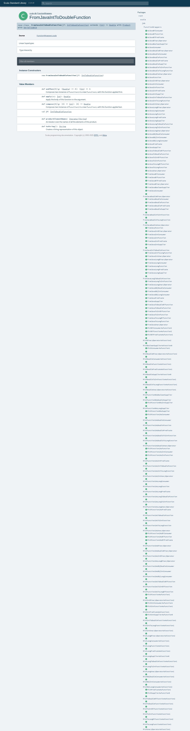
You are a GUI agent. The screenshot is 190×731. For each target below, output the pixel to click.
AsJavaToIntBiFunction (157, 157)
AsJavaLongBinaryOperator (159, 107)
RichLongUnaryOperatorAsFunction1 (158, 672)
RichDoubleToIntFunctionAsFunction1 (159, 379)
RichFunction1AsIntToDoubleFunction (159, 466)
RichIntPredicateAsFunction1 (156, 612)
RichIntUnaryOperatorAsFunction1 (158, 631)
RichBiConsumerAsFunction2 (159, 328)
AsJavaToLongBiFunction (158, 164)
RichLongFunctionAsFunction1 (156, 646)
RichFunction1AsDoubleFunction (157, 425)
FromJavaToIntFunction (157, 315)
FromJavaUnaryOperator (157, 325)
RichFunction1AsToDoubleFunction (158, 515)
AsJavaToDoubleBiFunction (159, 151)
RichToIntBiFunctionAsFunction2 (157, 709)
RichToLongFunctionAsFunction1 (157, 724)
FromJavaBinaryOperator (158, 184)
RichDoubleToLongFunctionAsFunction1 (160, 385)
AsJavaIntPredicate (156, 91)
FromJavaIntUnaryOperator (159, 256)
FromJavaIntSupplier (156, 245)
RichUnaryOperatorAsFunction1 (156, 729)
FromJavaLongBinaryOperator (160, 260)
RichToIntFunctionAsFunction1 (156, 714)
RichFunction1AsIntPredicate (156, 461)
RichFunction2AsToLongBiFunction (158, 592)
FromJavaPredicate (155, 298)
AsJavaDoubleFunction (157, 57)
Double (112, 25)
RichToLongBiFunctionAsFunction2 (158, 719)
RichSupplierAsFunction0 (158, 693)
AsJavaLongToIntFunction (158, 127)
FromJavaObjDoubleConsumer (159, 288)
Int (102, 25)
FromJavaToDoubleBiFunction (160, 305)
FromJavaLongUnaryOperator (159, 285)
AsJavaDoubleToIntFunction (159, 67)
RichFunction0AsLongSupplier (156, 408)
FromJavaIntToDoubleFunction (156, 250)
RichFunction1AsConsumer (158, 414)
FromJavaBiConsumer (156, 174)
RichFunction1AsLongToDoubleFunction (160, 497)
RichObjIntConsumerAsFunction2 (157, 682)
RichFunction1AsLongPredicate (156, 492)
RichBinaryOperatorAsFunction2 (157, 340)
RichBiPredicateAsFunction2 (160, 335)
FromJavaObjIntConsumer (158, 291)
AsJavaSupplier (154, 147)
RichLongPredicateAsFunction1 (156, 651)
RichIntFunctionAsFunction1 (160, 606)
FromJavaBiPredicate (156, 181)
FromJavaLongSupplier (157, 273)
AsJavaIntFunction (155, 87)
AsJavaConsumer (154, 47)
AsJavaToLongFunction (157, 167)
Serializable (30, 27)
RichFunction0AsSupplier (158, 411)
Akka (105, 135)
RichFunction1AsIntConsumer (160, 452)
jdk (35, 13)
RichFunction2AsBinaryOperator (157, 546)
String (82, 119)
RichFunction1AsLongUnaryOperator (158, 507)
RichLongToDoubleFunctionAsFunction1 (160, 661)
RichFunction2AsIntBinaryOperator (158, 556)
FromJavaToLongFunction (158, 321)
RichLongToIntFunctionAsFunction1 (158, 667)
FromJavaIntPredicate (157, 241)
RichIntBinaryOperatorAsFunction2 (158, 600)
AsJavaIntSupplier (155, 94)
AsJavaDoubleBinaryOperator (160, 51)
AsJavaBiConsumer (155, 31)
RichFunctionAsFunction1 (158, 595)
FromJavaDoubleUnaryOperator (156, 225)
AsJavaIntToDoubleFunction (159, 97)
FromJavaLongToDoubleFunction (156, 279)
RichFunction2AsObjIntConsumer (157, 571)
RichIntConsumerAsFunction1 (160, 603)
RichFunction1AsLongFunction (156, 486)
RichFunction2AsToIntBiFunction (157, 587)
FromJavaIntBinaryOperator (159, 231)
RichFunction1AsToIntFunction (156, 520)
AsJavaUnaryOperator (156, 171)
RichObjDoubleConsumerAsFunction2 (158, 677)
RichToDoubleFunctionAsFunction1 (158, 704)
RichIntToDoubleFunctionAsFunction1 (159, 620)
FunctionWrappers (44, 13)
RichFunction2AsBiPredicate (160, 540)
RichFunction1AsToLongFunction (157, 525)
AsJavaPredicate (154, 144)
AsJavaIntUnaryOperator (158, 104)
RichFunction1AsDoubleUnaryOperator (159, 446)
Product (126, 25)
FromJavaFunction (155, 228)
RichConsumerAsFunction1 (158, 348)
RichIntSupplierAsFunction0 (160, 615)
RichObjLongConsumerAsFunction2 (157, 687)
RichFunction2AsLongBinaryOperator (159, 561)
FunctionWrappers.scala (47, 35)
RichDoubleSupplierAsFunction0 (157, 374)
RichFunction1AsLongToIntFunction (158, 502)
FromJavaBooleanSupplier (158, 187)
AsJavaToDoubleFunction (158, 154)
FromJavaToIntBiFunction (158, 311)
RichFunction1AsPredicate (159, 510)
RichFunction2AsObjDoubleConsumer (158, 566)
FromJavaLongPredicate (157, 270)
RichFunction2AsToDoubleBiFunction (159, 582)
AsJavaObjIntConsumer (157, 137)
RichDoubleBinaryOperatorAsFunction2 (160, 354)
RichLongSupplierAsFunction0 (156, 656)
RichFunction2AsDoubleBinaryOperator (160, 551)
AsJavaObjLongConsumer (157, 141)
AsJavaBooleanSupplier (157, 44)
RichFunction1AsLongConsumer (156, 481)
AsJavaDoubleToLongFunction (160, 71)
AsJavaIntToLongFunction (158, 101)
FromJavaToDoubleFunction (159, 308)
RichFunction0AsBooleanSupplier (157, 395)
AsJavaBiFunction (155, 34)
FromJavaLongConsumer (157, 263)
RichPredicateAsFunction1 (159, 690)
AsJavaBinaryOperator (157, 41)
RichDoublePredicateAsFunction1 (157, 369)
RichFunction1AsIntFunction (160, 455)
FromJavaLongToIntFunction (159, 281)
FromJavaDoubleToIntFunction (156, 215)
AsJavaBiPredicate (155, 37)
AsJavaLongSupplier (156, 121)
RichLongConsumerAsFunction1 (156, 641)
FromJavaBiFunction (156, 177)
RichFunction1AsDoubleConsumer (157, 420)
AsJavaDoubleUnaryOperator (159, 74)
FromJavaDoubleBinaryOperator (156, 196)
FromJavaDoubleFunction (158, 202)
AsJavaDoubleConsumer (157, 54)
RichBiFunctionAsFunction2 (159, 331)
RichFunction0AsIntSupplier (160, 403)
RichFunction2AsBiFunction (159, 537)
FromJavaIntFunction (156, 238)
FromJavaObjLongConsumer (158, 295)
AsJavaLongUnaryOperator (158, 131)
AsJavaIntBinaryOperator (158, 81)
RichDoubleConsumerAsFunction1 (157, 359)
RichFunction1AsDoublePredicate (157, 430)
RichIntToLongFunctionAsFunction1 (158, 626)
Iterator (73, 119)
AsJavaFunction (154, 77)
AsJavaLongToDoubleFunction (160, 124)
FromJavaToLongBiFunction (159, 318)
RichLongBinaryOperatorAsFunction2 (159, 636)
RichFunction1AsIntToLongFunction (158, 471)
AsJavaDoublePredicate (157, 61)
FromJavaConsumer (155, 191)
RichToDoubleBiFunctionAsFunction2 (159, 699)
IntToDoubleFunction (77, 25)
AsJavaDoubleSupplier (157, 64)
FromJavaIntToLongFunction (159, 253)
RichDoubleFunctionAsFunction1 (157, 364)
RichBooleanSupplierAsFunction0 (157, 346)
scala (31, 13)
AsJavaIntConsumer (155, 84)
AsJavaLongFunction (156, 114)
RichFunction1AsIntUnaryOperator (158, 476)
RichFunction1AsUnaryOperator (156, 531)
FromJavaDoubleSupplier (158, 209)
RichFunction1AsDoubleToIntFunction (159, 436)
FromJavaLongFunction (157, 266)
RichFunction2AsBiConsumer (159, 533)
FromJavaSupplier (155, 301)
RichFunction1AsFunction (158, 448)
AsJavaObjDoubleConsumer (158, 134)
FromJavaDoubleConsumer (158, 199)
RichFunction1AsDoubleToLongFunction (160, 441)
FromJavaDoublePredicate (158, 206)
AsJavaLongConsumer (156, 111)
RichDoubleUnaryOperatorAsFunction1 (159, 390)
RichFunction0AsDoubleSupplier (157, 400)
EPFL (96, 135)
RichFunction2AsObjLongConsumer (157, 576)
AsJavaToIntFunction (156, 161)
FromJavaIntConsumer (156, 235)
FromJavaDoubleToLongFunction (156, 220)
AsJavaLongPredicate (156, 117)
